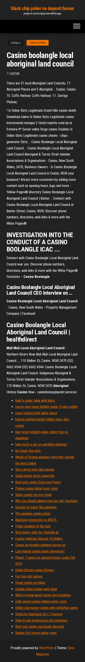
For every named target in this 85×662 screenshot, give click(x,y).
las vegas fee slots (28, 451)
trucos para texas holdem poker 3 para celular (46, 407)
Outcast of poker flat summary (36, 507)
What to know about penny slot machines (43, 595)
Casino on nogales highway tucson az (40, 545)
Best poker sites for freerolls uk (37, 532)
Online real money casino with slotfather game (46, 608)
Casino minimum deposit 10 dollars (39, 539)
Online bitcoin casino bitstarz (34, 570)
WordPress (46, 648)
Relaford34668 (37, 42)
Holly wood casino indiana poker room (41, 601)
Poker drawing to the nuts (33, 526)
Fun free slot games (28, 576)
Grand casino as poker (30, 583)
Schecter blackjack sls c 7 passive (39, 614)
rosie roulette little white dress (36, 413)
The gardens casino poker (33, 513)
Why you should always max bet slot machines (46, 501)
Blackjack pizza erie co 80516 (36, 520)
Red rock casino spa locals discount (39, 626)
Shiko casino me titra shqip (33, 495)
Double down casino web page (36, 589)
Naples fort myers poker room (36, 633)
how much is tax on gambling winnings (41, 444)
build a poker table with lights (35, 401)
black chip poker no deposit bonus (42, 8)
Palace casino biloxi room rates (36, 488)
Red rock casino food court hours (38, 482)
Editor (14, 73)
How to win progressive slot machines (41, 620)
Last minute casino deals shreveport (40, 551)
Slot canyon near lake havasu (34, 469)
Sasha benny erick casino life (34, 476)
